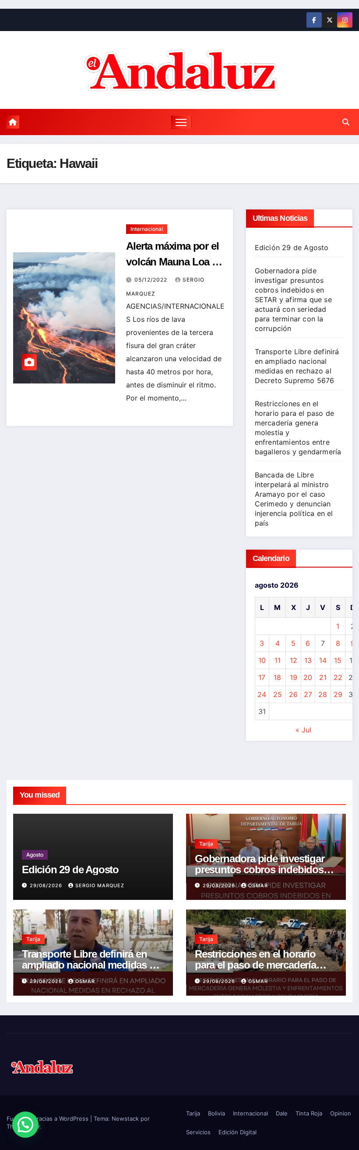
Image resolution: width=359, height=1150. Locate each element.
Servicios (198, 1132)
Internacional (146, 229)
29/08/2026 (47, 885)
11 (278, 660)
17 (261, 677)
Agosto (34, 854)
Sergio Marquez (99, 885)
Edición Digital (237, 1132)
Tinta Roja (309, 1113)
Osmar (258, 885)
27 (308, 694)
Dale (282, 1113)
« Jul (303, 729)
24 (261, 694)
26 (293, 694)
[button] (345, 122)
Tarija (206, 843)
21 (323, 677)
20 (307, 677)
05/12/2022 (151, 279)
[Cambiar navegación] (181, 122)
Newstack (125, 1118)
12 (293, 660)
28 (322, 694)
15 (337, 660)
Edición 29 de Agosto (292, 247)
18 (277, 677)
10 (262, 660)
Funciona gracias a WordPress (48, 1118)
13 (308, 660)
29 (338, 694)
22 (338, 677)
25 (277, 694)
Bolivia (216, 1113)
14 (323, 660)
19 (293, 677)
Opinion (340, 1113)
